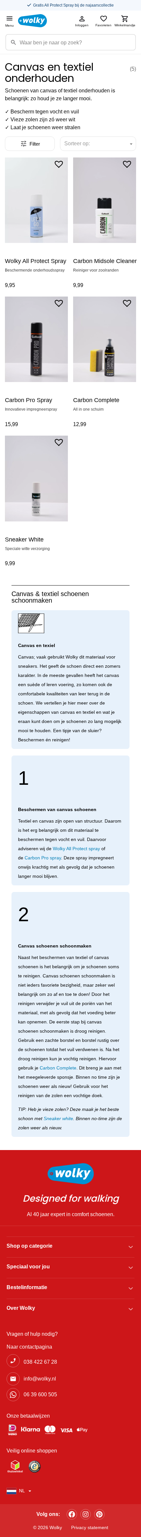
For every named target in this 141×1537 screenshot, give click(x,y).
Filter (35, 144)
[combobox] (98, 143)
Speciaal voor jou (28, 1266)
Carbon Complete (58, 1067)
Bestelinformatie (27, 1287)
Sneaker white (58, 1118)
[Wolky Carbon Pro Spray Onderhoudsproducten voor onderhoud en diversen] (36, 339)
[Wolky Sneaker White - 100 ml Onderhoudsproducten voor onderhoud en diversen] (36, 478)
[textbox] (80, 143)
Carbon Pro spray (43, 857)
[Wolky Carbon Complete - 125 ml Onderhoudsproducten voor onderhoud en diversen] (104, 339)
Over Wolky (21, 1308)
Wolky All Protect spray (76, 848)
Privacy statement (89, 1527)
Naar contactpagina (29, 1347)
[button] (59, 163)
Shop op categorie (29, 1246)
